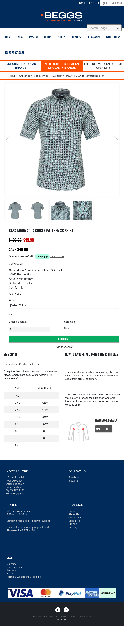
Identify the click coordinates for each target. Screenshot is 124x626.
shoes (62, 37)
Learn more (57, 256)
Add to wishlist (64, 347)
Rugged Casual (14, 52)
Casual (33, 37)
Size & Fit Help (103, 429)
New (20, 37)
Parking (72, 527)
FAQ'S (10, 573)
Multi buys (113, 37)
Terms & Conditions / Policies (23, 576)
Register (93, 3)
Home (8, 37)
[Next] (116, 140)
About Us (73, 514)
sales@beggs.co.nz (21, 493)
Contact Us (75, 517)
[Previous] (8, 140)
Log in (82, 3)
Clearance (93, 37)
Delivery (11, 563)
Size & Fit (74, 520)
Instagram (74, 480)
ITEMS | (114, 3)
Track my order (15, 567)
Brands (76, 37)
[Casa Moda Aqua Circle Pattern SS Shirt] (15, 210)
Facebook (74, 477)
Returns (11, 570)
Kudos (65, 620)
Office (48, 37)
